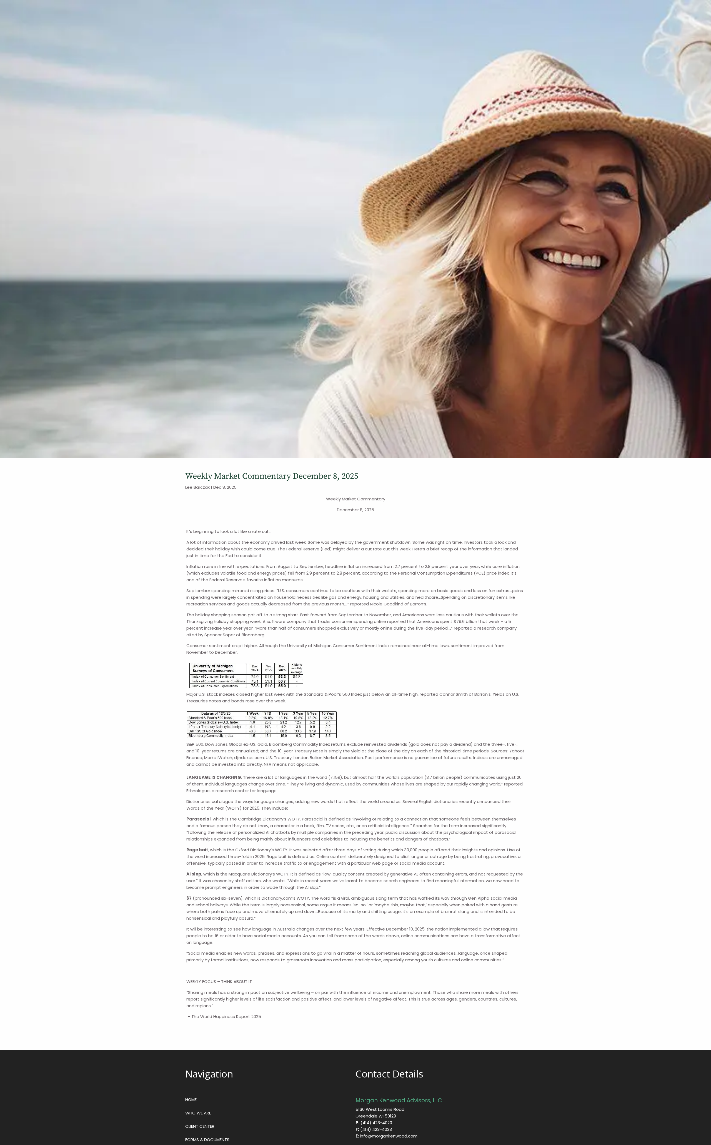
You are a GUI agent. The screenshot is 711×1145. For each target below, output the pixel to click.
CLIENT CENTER (199, 1126)
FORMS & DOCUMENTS (207, 1139)
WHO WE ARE (198, 1113)
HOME (191, 1099)
